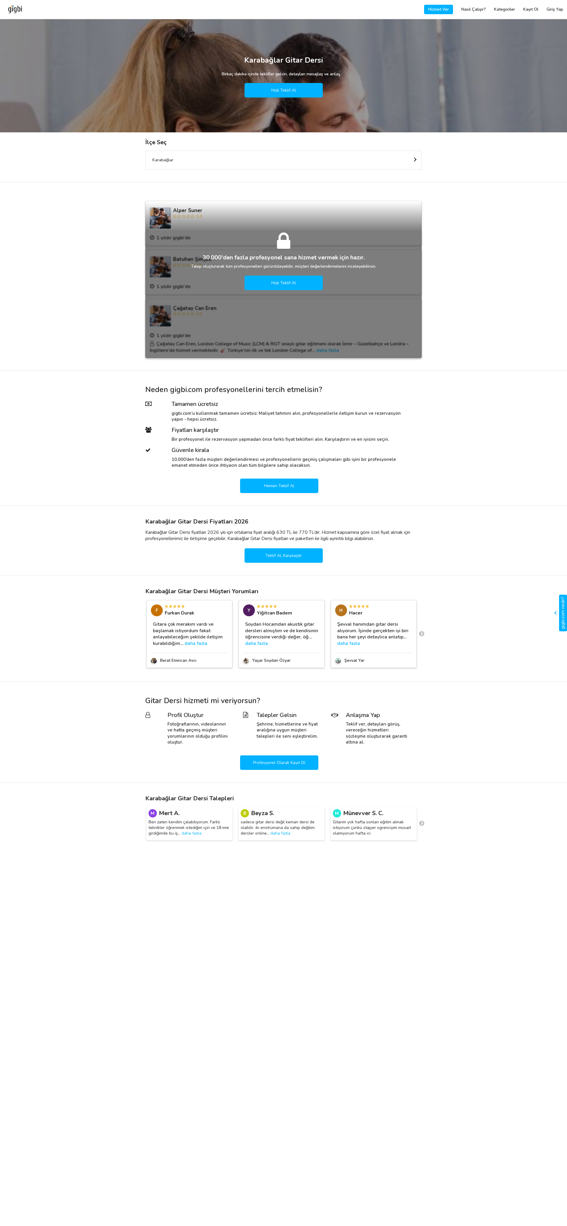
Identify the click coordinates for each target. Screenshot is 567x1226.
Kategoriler (504, 9)
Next (422, 634)
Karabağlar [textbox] (162, 160)
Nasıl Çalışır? (473, 9)
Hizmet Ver (438, 9)
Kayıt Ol (530, 9)
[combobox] (283, 160)
